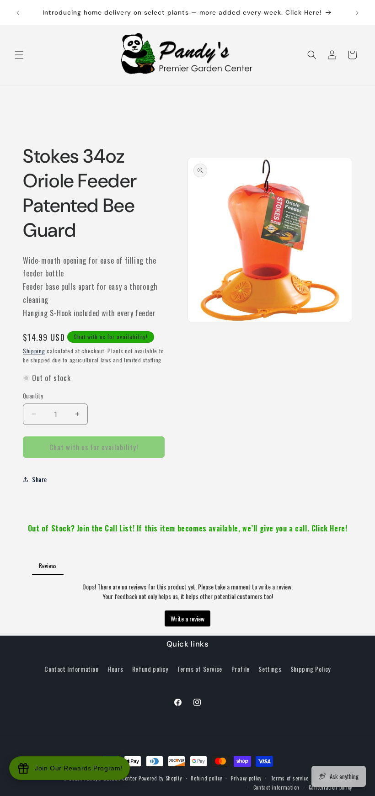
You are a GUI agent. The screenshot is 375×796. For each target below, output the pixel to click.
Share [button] (39, 479)
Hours (115, 669)
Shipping (34, 351)
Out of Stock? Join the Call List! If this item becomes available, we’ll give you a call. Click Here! (188, 528)
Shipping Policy (310, 669)
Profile (240, 669)
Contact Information (71, 669)
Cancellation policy (330, 787)
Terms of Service (199, 669)
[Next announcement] (357, 13)
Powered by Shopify (160, 778)
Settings (269, 669)
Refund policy (150, 669)
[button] (19, 55)
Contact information (276, 787)
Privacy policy (246, 778)
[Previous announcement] (18, 13)
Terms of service (290, 778)
